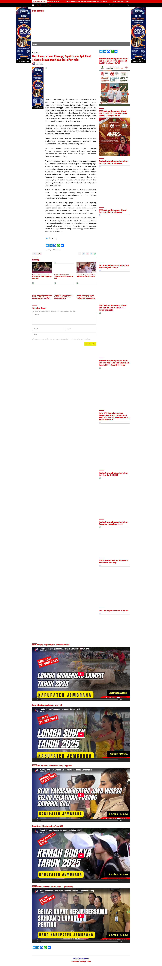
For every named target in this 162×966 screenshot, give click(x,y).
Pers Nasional (38, 10)
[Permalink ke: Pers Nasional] (33, 63)
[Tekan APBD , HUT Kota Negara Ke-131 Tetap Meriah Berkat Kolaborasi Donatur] (64, 287)
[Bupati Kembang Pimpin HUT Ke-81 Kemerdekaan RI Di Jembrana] (86, 267)
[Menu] (33, 5)
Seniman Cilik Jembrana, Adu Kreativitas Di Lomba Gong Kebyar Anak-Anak (42, 276)
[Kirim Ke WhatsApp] (94, 253)
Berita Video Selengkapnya (81, 959)
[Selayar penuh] (127, 699)
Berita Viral (48, 5)
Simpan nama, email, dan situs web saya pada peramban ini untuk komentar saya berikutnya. (62, 339)
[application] (81, 674)
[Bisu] (124, 699)
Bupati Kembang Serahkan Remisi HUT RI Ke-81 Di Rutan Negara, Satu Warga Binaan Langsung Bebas (121, 1)
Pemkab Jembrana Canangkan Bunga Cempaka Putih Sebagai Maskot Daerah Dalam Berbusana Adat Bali (86, 296)
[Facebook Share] (79, 253)
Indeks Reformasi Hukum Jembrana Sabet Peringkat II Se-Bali (63, 276)
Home (35, 44)
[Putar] (35, 699)
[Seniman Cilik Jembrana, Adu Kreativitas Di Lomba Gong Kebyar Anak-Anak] (42, 267)
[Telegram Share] (91, 253)
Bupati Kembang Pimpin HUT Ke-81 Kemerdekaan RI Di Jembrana (59, 1)
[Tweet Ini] (83, 253)
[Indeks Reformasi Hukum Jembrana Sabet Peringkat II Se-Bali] (64, 267)
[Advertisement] (81, 28)
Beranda (39, 5)
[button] (128, 4)
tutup (29, 8)
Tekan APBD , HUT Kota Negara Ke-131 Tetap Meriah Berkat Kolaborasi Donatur (63, 296)
